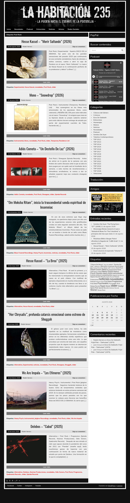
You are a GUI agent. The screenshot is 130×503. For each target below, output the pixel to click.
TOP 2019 (97, 154)
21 (112, 318)
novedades (39, 87)
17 (93, 318)
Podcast (30, 29)
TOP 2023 (97, 164)
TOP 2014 (97, 144)
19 (102, 318)
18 (97, 318)
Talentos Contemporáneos (103, 137)
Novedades (18, 29)
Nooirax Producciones (38, 472)
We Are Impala (76, 418)
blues (121, 266)
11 (97, 315)
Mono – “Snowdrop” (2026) (46, 95)
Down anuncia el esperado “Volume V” (107, 251)
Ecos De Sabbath (99, 118)
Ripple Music (105, 286)
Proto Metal (93, 283)
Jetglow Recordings (42, 418)
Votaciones (97, 173)
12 (102, 315)
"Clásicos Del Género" (96, 264)
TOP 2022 (97, 161)
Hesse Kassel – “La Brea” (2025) (46, 260)
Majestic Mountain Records (98, 277)
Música (61, 29)
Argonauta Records (114, 266)
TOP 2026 (97, 171)
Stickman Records (114, 288)
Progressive (77, 472)
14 (112, 315)
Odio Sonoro (59, 472)
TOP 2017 (97, 152)
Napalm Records (110, 277)
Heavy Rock (107, 273)
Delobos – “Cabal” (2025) (47, 426)
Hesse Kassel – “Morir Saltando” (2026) (47, 41)
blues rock (107, 268)
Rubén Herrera (27, 46)
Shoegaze (45, 194)
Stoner (93, 289)
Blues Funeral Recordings (23, 253)
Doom (93, 269)
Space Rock (94, 288)
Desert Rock (119, 268)
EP (107, 269)
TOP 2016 (97, 149)
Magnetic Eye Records (118, 275)
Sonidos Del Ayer (99, 135)
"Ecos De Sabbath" (108, 264)
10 (93, 315)
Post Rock (47, 87)
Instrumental (19, 141)
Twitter (19, 485)
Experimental (19, 87)
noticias (55, 253)
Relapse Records (95, 286)
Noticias (52, 29)
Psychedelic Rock (114, 283)
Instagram (28, 485)
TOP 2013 (97, 142)
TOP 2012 (97, 139)
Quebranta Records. (13, 474)
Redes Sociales (73, 29)
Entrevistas (40, 29)
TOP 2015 (97, 147)
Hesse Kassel (29, 87)
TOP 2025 (97, 169)
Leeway (119, 486)
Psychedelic (103, 283)
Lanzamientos (107, 275)
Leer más (46, 82)
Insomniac (47, 253)
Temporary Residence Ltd (60, 141)
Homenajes (97, 122)
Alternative (18, 306)
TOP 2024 (97, 166)
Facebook (10, 485)
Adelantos (97, 266)
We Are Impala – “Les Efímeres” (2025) (46, 372)
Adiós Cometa (19, 194)
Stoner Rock (101, 290)
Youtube (38, 485)
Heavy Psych (38, 253)
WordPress (111, 486)
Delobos (26, 472)
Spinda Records (60, 194)
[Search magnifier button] (122, 50)
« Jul (91, 325)
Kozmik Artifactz (95, 275)
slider (54, 87)
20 (107, 318)
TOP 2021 (97, 159)
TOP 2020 (97, 156)
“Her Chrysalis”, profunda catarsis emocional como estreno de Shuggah (46, 317)
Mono (26, 141)
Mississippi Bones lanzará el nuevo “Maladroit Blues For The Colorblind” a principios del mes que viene (105, 231)
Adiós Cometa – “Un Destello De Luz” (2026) (46, 148)
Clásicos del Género (100, 113)
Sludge (121, 286)
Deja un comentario (79, 46)
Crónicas (96, 115)
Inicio (9, 29)
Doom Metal (101, 269)
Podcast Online (100, 281)
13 (107, 315)
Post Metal (108, 281)
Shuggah (68, 365)
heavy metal (97, 271)
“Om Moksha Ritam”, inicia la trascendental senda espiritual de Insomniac (46, 205)
